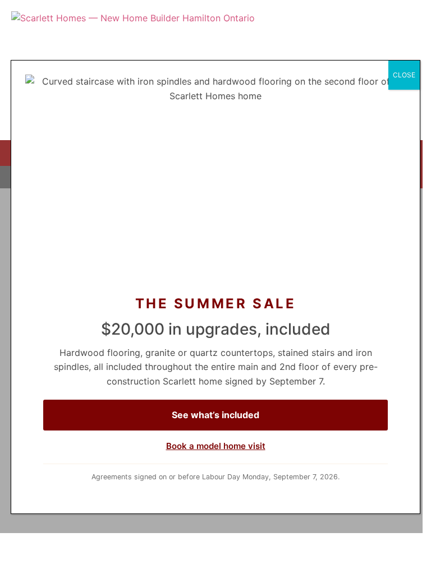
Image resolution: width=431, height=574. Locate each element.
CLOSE (404, 75)
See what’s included (215, 414)
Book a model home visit (215, 446)
